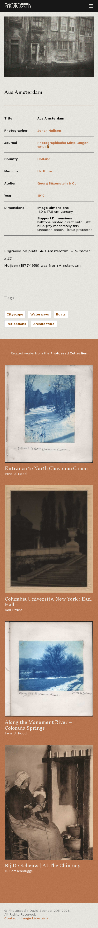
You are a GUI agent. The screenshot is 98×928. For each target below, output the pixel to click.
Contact (11, 918)
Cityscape (15, 314)
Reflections (16, 324)
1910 (40, 195)
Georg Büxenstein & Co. (57, 183)
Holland (43, 159)
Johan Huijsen (49, 130)
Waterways (39, 314)
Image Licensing (35, 918)
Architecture (43, 324)
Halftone (44, 171)
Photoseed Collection (68, 353)
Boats (61, 314)
